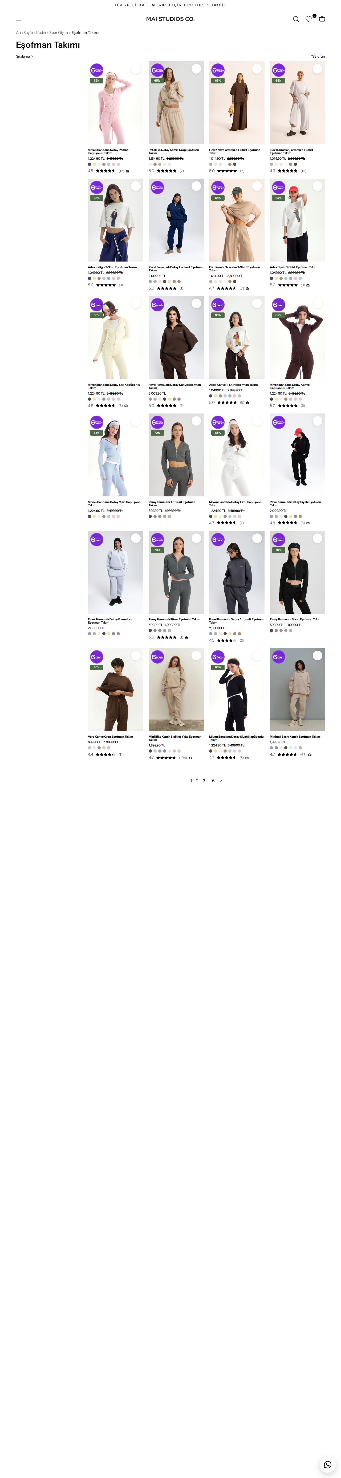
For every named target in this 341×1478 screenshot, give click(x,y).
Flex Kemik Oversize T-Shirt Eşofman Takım (234, 269)
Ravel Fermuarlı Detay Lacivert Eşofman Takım (176, 269)
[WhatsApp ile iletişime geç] (328, 1465)
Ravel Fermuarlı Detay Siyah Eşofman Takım (295, 503)
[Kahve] (103, 164)
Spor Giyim (58, 32)
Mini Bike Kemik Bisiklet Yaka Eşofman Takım (175, 738)
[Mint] (290, 747)
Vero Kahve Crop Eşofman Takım (110, 736)
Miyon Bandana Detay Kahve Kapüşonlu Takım (290, 386)
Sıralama (23, 56)
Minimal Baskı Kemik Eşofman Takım (295, 736)
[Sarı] (94, 164)
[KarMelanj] (159, 164)
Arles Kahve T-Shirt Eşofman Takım (233, 384)
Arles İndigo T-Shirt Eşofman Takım (112, 267)
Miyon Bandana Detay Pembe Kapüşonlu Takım (108, 151)
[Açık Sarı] (169, 164)
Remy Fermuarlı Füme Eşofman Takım (174, 619)
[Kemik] (164, 164)
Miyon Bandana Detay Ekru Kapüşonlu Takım (235, 503)
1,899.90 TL (157, 745)
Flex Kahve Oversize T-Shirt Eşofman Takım (234, 151)
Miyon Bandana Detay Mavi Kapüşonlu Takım (114, 503)
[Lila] (118, 164)
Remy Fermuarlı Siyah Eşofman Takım (295, 619)
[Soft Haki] (103, 747)
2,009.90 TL (157, 276)
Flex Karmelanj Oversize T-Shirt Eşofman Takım (291, 151)
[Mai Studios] (170, 19)
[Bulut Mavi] (295, 747)
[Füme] (164, 516)
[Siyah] (89, 164)
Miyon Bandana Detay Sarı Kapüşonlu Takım (114, 386)
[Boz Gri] (108, 747)
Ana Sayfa (24, 32)
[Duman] (118, 278)
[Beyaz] (225, 164)
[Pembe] (113, 164)
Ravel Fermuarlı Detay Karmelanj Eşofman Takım (110, 621)
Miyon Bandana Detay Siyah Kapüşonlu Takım (236, 738)
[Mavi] (108, 164)
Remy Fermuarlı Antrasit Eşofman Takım (172, 503)
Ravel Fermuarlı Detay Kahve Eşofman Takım (175, 386)
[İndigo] (108, 278)
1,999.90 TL (278, 742)
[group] (170, 5)
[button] (296, 19)
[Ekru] (99, 164)
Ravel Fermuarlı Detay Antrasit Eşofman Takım (236, 621)
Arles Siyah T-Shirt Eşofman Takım (293, 267)
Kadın (41, 32)
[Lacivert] (150, 281)
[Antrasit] (174, 281)
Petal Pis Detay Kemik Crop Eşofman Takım (174, 151)
